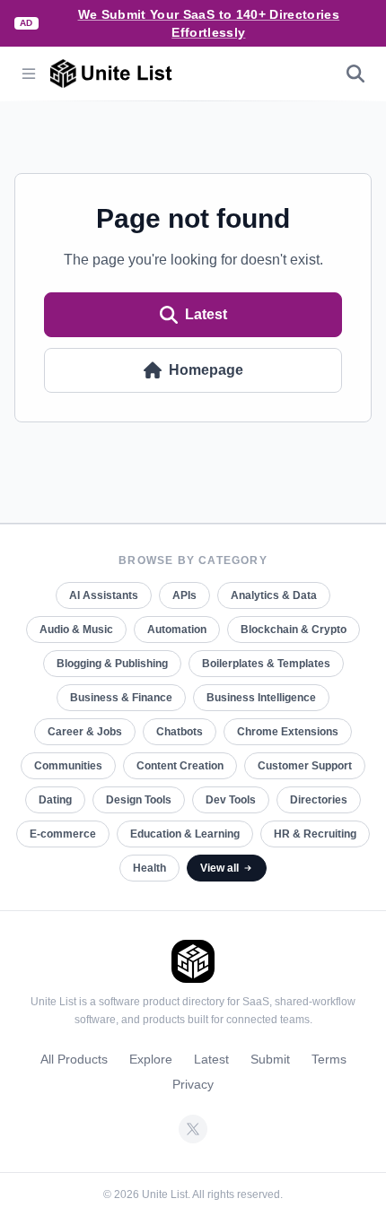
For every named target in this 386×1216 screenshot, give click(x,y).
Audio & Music (76, 629)
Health (149, 868)
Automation (176, 629)
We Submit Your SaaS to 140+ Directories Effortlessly (209, 23)
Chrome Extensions (287, 731)
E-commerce (63, 834)
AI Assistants (103, 595)
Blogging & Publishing (112, 663)
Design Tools (138, 800)
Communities (68, 766)
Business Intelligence (261, 697)
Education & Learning (185, 834)
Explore (150, 1059)
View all (219, 868)
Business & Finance (121, 697)
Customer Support (305, 766)
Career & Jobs (85, 731)
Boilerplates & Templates (266, 663)
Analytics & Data (274, 595)
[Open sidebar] (28, 73)
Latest (206, 314)
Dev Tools (231, 800)
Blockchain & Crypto (294, 629)
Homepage (206, 370)
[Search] (355, 73)
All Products (74, 1059)
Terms (329, 1059)
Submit (270, 1059)
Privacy (193, 1084)
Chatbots (179, 731)
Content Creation (180, 766)
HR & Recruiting (315, 834)
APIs (184, 595)
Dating (55, 800)
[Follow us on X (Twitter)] (193, 1129)
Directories (318, 800)
